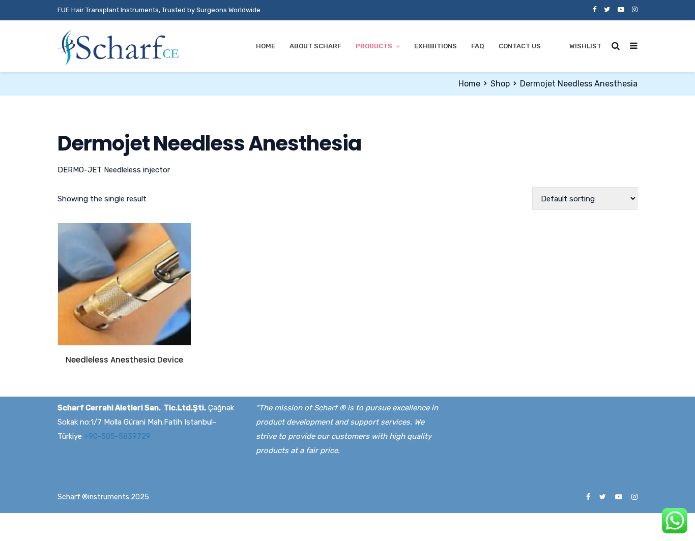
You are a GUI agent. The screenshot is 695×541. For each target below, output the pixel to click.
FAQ (477, 46)
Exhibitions (435, 46)
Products (374, 46)
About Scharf (315, 46)
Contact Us (520, 46)
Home (265, 46)
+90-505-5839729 (117, 436)
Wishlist (585, 46)
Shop (500, 83)
